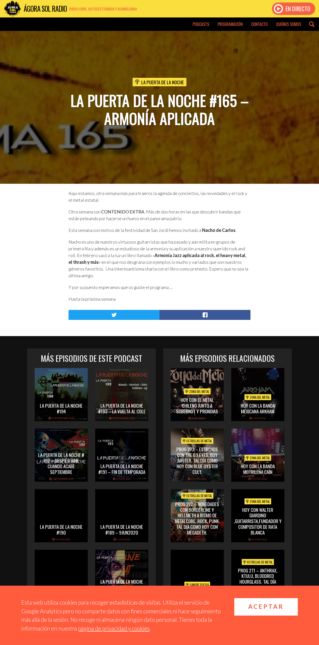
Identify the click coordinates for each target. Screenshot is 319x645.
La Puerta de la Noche (162, 82)
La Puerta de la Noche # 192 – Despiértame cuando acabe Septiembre (61, 463)
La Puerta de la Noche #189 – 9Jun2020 (121, 529)
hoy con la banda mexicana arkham (258, 408)
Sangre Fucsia (199, 584)
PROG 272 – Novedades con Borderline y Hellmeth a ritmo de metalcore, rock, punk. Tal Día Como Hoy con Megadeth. (197, 518)
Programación (230, 24)
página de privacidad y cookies (114, 628)
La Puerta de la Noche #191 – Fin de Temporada (121, 468)
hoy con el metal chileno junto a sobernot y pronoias (197, 405)
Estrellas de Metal (199, 440)
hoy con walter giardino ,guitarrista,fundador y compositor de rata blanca (258, 521)
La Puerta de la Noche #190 (61, 529)
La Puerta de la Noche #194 (61, 408)
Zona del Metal (198, 391)
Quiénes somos (288, 24)
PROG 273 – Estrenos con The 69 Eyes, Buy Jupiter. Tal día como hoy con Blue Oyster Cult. (197, 460)
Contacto (259, 24)
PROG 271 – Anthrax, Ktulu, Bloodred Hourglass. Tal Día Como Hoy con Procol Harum (257, 581)
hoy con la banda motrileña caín (258, 468)
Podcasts (201, 24)
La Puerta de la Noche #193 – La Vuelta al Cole (122, 408)
